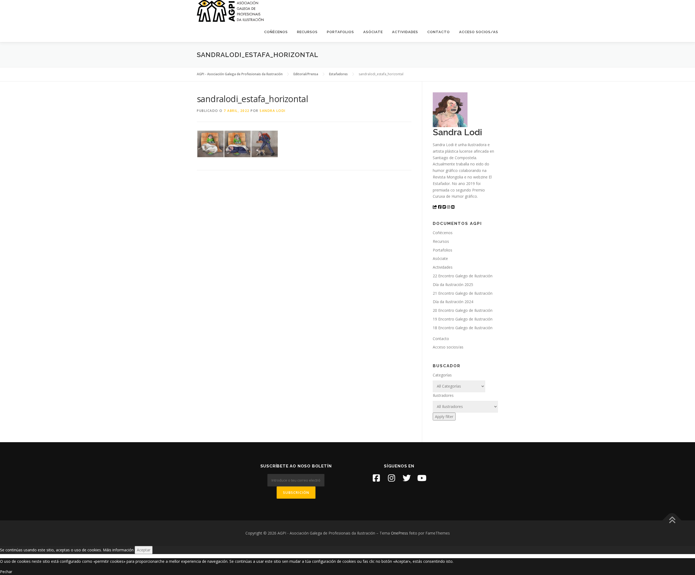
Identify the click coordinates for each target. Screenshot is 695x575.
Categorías (442, 375)
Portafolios (340, 32)
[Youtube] (422, 478)
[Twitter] (407, 478)
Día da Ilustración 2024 (453, 301)
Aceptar (143, 549)
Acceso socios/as (478, 32)
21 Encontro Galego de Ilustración (462, 293)
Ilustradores (443, 395)
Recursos (307, 32)
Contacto (438, 32)
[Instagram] (391, 478)
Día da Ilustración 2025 (453, 284)
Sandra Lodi (273, 110)
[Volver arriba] (672, 520)
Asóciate (373, 32)
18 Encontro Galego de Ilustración (462, 327)
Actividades (405, 32)
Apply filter (444, 416)
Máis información (118, 549)
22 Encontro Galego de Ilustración (462, 275)
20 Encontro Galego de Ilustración (462, 310)
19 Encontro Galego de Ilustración (462, 319)
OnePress (399, 533)
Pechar (6, 571)
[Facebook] (376, 478)
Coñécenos (276, 32)
